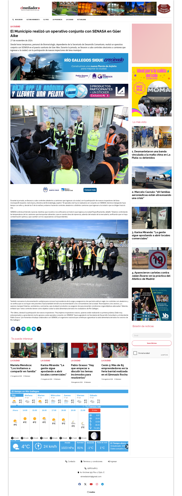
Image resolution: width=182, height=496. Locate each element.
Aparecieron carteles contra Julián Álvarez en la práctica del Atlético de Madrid (151, 275)
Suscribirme (152, 343)
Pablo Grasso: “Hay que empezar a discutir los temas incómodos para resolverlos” (82, 371)
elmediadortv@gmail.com (91, 477)
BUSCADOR (19, 19)
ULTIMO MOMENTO (32, 19)
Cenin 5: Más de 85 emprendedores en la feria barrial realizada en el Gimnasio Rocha (114, 370)
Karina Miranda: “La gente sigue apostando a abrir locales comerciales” (54, 370)
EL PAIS (46, 19)
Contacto (71, 461)
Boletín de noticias (143, 326)
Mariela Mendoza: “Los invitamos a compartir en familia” (23, 368)
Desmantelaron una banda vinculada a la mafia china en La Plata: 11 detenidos (151, 154)
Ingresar (113, 461)
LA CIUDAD (69, 19)
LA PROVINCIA (57, 19)
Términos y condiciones (92, 461)
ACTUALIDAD (81, 19)
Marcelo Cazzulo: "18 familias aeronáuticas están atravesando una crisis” (151, 195)
